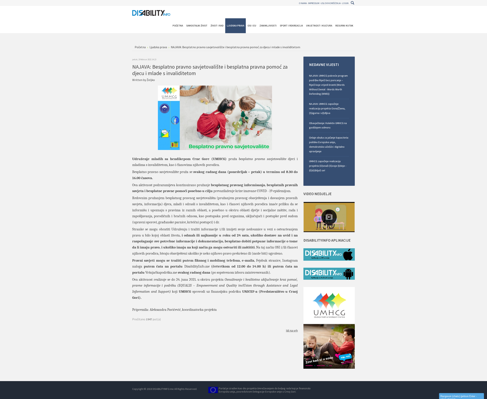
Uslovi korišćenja (331, 3)
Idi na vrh (292, 330)
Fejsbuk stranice (268, 260)
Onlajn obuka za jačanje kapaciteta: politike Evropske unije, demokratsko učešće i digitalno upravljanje (329, 144)
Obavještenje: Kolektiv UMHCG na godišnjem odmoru (328, 125)
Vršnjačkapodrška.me (161, 272)
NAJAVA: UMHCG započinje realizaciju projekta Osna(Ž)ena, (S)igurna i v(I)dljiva (327, 108)
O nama (303, 3)
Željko (151, 80)
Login (345, 3)
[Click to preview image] (215, 117)
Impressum (313, 3)
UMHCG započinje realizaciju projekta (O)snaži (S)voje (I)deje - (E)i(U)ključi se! (327, 165)
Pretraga (352, 3)
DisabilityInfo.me (197, 266)
